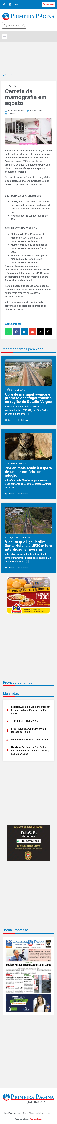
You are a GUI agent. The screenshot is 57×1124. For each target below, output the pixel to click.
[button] (4, 36)
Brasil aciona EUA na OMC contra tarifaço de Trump (28, 730)
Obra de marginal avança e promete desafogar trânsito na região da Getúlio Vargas (28, 398)
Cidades (7, 75)
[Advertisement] (28, 649)
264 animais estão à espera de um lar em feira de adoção (28, 472)
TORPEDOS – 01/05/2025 (24, 721)
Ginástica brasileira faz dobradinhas (30, 739)
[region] (28, 1108)
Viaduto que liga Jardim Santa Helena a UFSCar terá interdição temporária (28, 545)
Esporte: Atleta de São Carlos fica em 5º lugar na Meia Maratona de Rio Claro (30, 710)
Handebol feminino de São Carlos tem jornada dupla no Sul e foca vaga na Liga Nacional (30, 750)
